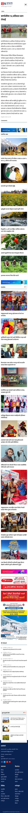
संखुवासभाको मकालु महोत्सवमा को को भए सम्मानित (12, 315)
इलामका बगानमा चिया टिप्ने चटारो (10, 276)
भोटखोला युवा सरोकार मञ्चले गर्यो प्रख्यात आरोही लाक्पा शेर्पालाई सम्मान (14, 536)
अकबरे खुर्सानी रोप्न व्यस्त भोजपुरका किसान (12, 253)
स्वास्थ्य (2, 782)
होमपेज (2, 12)
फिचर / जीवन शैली (5, 796)
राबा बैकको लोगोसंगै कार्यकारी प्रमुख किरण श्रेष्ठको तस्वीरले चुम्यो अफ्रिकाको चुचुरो (12, 564)
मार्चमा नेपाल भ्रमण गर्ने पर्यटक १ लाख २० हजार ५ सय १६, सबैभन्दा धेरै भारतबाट (14, 160)
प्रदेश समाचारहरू (18, 779)
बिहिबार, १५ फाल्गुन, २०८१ (8, 648)
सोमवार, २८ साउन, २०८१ (8, 694)
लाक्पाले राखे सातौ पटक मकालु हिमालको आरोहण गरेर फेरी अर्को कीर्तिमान (12, 441)
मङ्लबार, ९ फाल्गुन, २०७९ (8, 687)
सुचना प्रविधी (4, 777)
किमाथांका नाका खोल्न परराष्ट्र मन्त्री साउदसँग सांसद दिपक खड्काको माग (13, 364)
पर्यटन (16, 777)
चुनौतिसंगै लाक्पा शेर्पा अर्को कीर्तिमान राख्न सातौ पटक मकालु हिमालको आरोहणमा (13, 338)
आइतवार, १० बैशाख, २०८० (8, 659)
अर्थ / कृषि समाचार (19, 773)
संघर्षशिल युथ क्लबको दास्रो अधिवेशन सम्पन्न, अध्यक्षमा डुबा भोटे (13, 391)
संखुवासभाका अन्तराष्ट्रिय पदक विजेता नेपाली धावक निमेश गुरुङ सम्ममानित (12, 509)
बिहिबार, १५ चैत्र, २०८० (7, 653)
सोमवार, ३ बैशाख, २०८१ (8, 675)
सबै (25, 287)
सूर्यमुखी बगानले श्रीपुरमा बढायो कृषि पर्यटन (12, 209)
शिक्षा (2, 773)
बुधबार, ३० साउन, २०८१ (8, 670)
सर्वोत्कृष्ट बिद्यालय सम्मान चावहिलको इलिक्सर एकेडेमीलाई (13, 417)
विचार (2, 770)
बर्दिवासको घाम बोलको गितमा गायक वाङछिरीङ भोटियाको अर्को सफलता (13, 466)
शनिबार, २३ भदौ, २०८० (7, 665)
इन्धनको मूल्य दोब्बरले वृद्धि (8, 186)
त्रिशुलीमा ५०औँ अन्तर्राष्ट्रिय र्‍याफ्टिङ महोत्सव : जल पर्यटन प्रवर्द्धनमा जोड (13, 230)
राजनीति (3, 790)
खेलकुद (16, 775)
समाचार (2, 775)
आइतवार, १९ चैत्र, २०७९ (8, 681)
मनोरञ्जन (3, 801)
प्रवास (16, 782)
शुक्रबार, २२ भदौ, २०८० (7, 700)
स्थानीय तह (3, 779)
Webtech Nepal (22, 812)
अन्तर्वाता (17, 770)
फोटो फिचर (17, 794)
